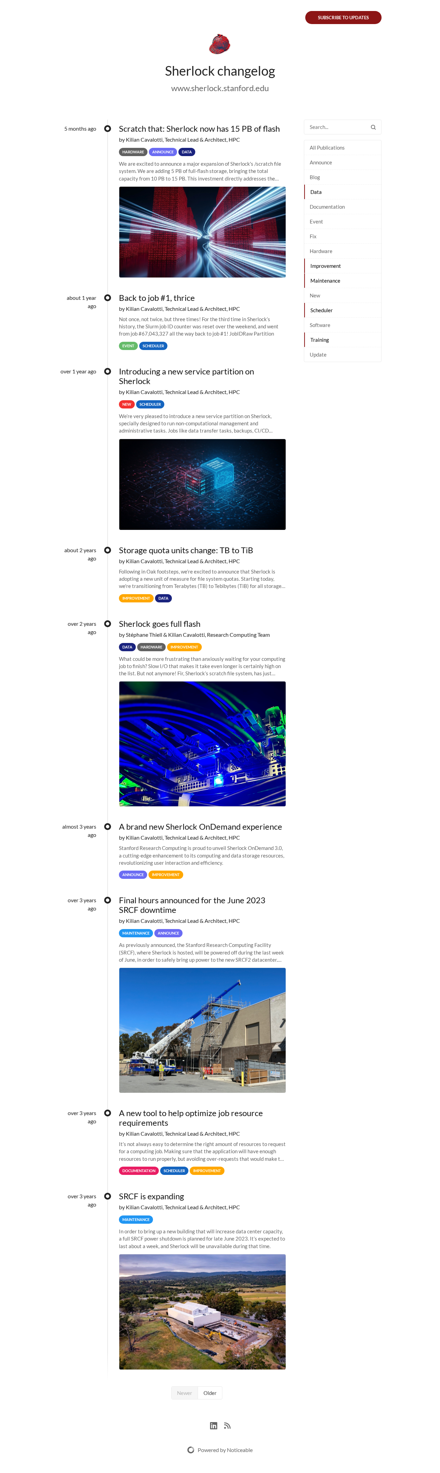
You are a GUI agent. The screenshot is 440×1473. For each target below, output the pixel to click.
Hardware (321, 251)
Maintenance (325, 280)
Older (210, 1393)
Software (320, 325)
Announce (321, 162)
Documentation (327, 207)
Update (318, 354)
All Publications (327, 147)
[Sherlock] (220, 45)
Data (316, 192)
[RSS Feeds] (227, 1424)
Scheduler (321, 310)
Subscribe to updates (343, 17)
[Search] (373, 127)
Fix (313, 236)
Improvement (325, 266)
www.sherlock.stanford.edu (220, 88)
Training (319, 340)
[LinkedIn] (217, 1424)
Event (316, 221)
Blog (315, 177)
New (315, 295)
